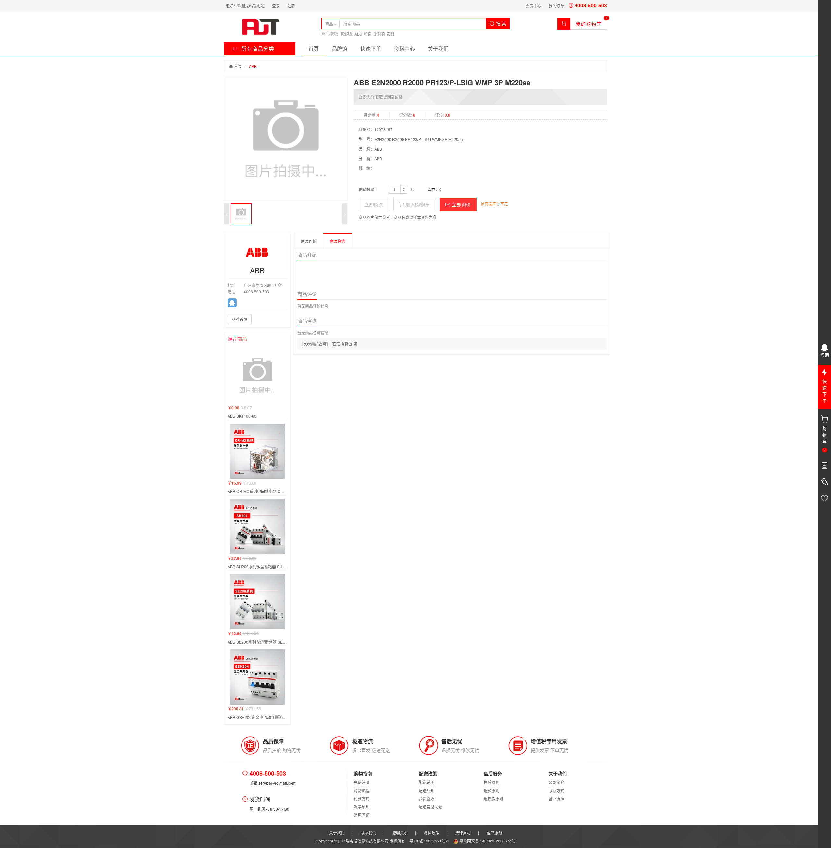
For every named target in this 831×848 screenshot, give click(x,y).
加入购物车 (417, 204)
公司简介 (556, 782)
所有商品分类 (257, 48)
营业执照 (556, 798)
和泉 (368, 34)
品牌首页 (239, 319)
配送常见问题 (430, 806)
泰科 (390, 34)
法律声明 (463, 832)
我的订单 (556, 5)
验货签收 (426, 798)
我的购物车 (589, 23)
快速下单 (370, 48)
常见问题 (361, 814)
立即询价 (460, 204)
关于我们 (438, 48)
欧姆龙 (347, 34)
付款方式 (361, 798)
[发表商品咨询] (315, 343)
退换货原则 (493, 798)
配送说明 (426, 782)
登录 (276, 5)
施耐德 (379, 34)
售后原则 (491, 782)
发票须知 (361, 806)
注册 (291, 5)
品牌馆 (339, 48)
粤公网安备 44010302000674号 (486, 840)
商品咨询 (337, 241)
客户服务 (494, 832)
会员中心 (533, 5)
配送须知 (426, 790)
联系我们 (368, 832)
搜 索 (500, 23)
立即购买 (374, 204)
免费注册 (361, 782)
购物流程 (361, 790)
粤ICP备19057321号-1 (429, 840)
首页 (313, 48)
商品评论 (308, 241)
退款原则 (491, 790)
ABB (358, 34)
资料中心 (404, 48)
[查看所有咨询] (344, 343)
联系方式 (556, 790)
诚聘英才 (400, 832)
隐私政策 (431, 832)
